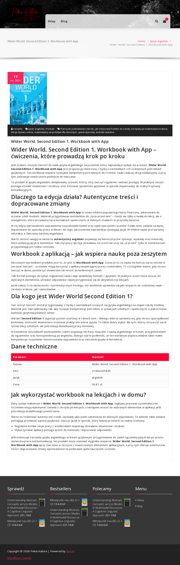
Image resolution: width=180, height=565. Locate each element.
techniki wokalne (105, 132)
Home (142, 41)
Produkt (50, 128)
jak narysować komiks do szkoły (112, 128)
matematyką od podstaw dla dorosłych (55, 132)
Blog (64, 21)
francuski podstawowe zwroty (77, 128)
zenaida (17, 128)
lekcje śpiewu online (22, 132)
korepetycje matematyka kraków (149, 128)
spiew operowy (86, 132)
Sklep (51, 21)
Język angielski (159, 41)
